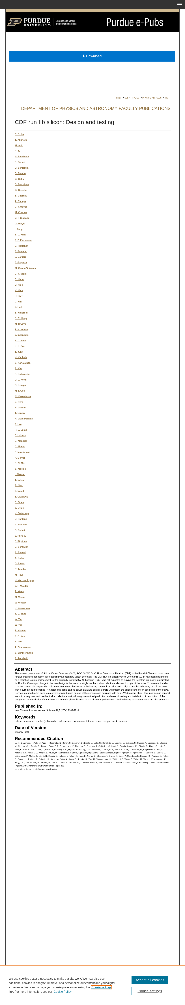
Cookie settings (101, 987)
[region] (92, 985)
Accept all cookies (149, 980)
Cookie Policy (63, 991)
